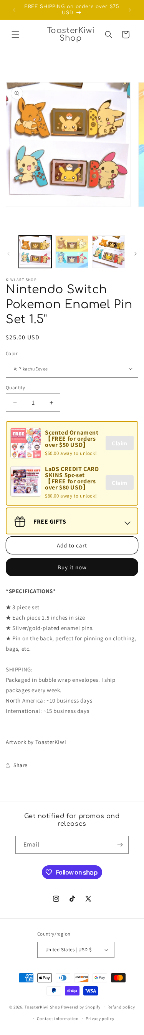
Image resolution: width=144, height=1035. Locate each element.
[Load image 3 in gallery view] (108, 251)
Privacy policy (100, 1018)
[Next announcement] (129, 10)
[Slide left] (8, 253)
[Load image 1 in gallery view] (35, 251)
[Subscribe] (119, 845)
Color (11, 353)
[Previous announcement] (14, 10)
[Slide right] (135, 253)
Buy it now (72, 567)
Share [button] (20, 765)
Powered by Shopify (81, 1006)
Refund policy (121, 1007)
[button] (15, 34)
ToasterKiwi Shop (42, 1006)
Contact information (57, 1018)
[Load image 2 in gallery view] (71, 251)
